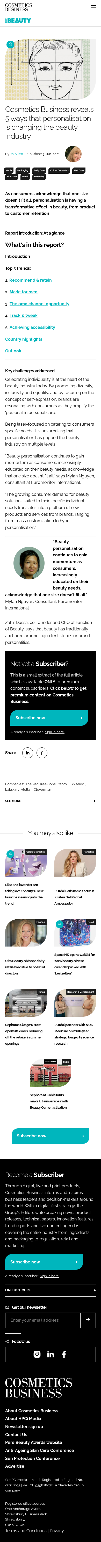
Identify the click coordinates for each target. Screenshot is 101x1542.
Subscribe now (30, 717)
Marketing (39, 176)
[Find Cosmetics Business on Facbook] (64, 1356)
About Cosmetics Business (31, 1410)
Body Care (39, 170)
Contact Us (16, 1434)
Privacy (57, 1530)
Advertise (14, 1466)
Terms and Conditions (26, 1530)
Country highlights (23, 339)
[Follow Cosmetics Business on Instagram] (37, 1356)
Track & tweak (24, 315)
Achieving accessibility (32, 327)
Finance (41, 922)
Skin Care (12, 176)
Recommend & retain (30, 280)
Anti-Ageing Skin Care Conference (39, 1450)
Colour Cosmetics (59, 170)
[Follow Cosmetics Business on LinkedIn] (50, 1356)
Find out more (18, 1290)
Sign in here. (54, 732)
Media (9, 170)
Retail (25, 176)
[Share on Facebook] (42, 752)
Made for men (24, 291)
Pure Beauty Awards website (33, 1442)
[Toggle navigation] (94, 7)
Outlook (13, 350)
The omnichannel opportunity (39, 303)
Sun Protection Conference (32, 1458)
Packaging (22, 170)
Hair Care (79, 170)
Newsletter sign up (24, 1426)
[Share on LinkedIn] (27, 752)
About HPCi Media (23, 1418)
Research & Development (80, 992)
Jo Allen (16, 154)
